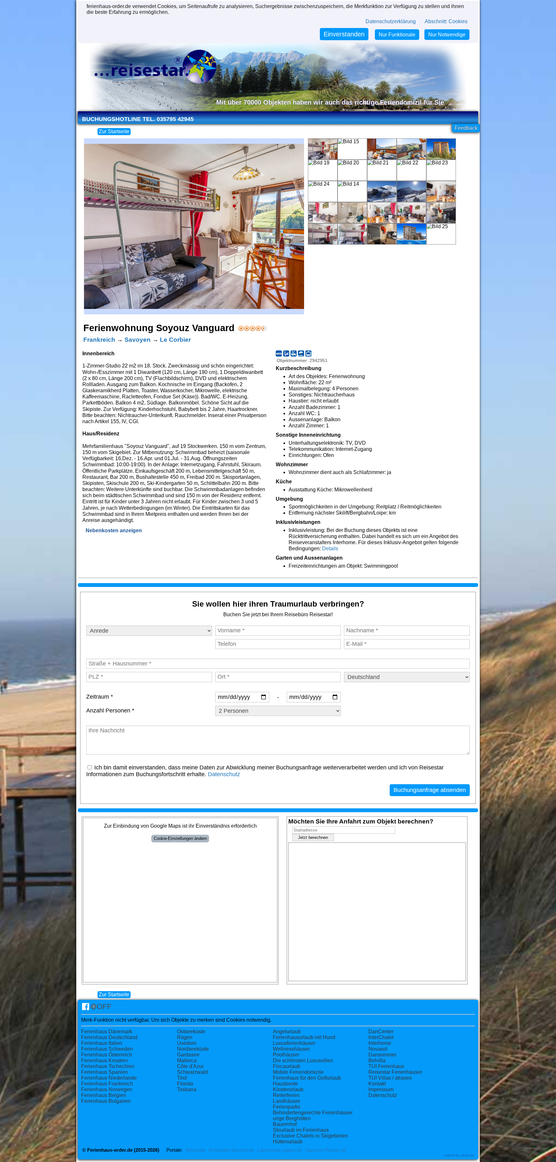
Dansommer (382, 1054)
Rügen (184, 1037)
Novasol (377, 1049)
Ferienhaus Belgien (103, 1095)
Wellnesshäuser (291, 1049)
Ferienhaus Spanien (104, 1072)
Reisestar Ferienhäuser (395, 1072)
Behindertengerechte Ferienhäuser (313, 1112)
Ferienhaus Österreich (106, 1054)
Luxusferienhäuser (294, 1043)
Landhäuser (286, 1101)
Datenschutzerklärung (391, 21)
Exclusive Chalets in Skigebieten (310, 1136)
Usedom (186, 1043)
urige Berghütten (292, 1118)
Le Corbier (175, 339)
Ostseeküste (191, 1031)
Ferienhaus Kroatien (104, 1060)
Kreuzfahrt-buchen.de (231, 1150)
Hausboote (285, 1083)
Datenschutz (224, 774)
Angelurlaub (287, 1031)
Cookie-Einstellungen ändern (180, 838)
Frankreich (99, 339)
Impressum (381, 1089)
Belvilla (376, 1060)
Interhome (379, 1043)
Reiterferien (286, 1095)
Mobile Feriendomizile (298, 1072)
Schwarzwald (192, 1072)
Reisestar (195, 1150)
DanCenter (381, 1031)
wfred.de (467, 1155)
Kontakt (377, 1083)
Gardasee (188, 1054)
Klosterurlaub (288, 1089)
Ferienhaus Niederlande (109, 1078)
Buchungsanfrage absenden (430, 790)
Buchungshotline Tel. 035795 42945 (138, 119)
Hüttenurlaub (287, 1141)
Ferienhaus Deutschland (109, 1037)
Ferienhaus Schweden (107, 1049)
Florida (185, 1083)
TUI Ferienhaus (386, 1066)
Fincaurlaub (286, 1066)
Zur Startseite (114, 131)
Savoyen (138, 339)
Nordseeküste (193, 1049)
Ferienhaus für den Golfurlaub (307, 1078)
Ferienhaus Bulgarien (106, 1101)
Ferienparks (286, 1107)
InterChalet (381, 1037)
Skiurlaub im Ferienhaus (301, 1130)
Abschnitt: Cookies (446, 21)
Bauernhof (285, 1124)
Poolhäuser (286, 1054)
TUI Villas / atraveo (390, 1078)
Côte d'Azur (190, 1066)
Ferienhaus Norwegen (106, 1089)
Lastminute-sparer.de (279, 1150)
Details (330, 548)
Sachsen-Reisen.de (326, 1150)
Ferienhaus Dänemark (106, 1031)
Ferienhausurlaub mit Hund (304, 1037)
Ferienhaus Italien (101, 1043)
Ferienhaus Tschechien (107, 1066)
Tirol (182, 1078)
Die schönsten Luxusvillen (303, 1060)
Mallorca (187, 1060)
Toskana (186, 1089)
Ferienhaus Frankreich (107, 1083)
